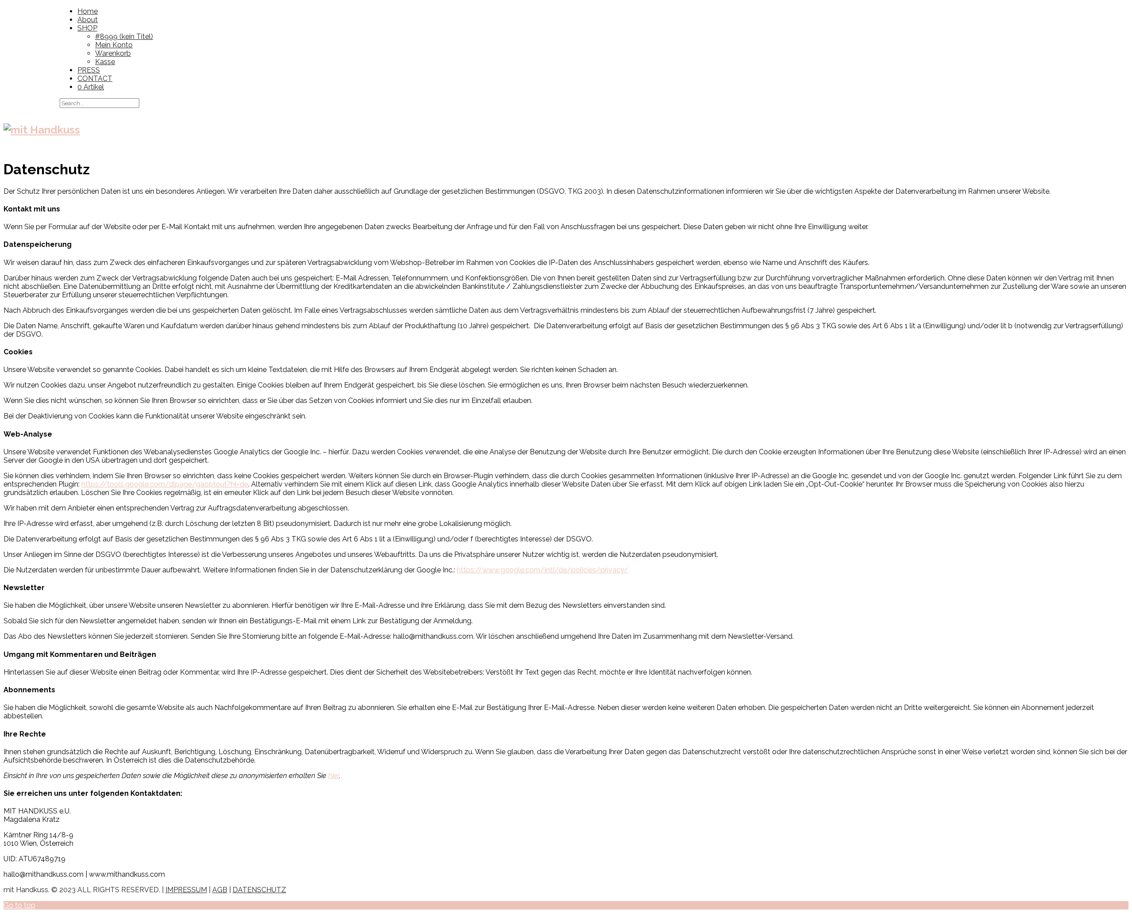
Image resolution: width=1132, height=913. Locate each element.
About (87, 19)
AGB (219, 890)
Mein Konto (114, 45)
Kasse (105, 62)
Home (87, 11)
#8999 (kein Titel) (124, 36)
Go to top (19, 905)
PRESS (88, 70)
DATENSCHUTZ (259, 890)
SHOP (87, 28)
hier (333, 775)
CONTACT (94, 78)
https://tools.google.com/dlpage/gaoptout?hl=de (164, 484)
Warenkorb (113, 53)
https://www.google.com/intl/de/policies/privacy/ (542, 570)
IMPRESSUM (186, 890)
